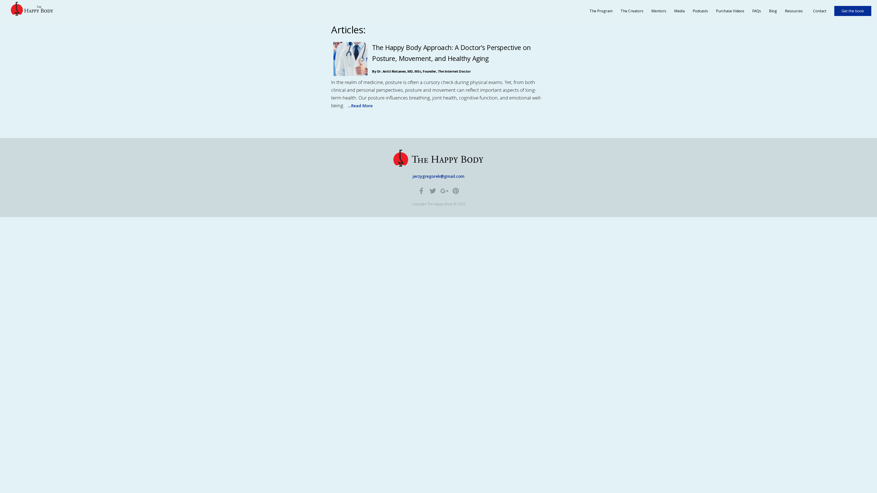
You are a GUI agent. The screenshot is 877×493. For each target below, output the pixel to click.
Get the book (853, 11)
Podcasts (700, 11)
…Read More (360, 105)
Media (679, 11)
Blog (773, 11)
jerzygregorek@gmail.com (438, 176)
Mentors (658, 11)
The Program (601, 11)
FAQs (756, 11)
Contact (819, 11)
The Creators (632, 11)
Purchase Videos (730, 11)
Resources (794, 11)
